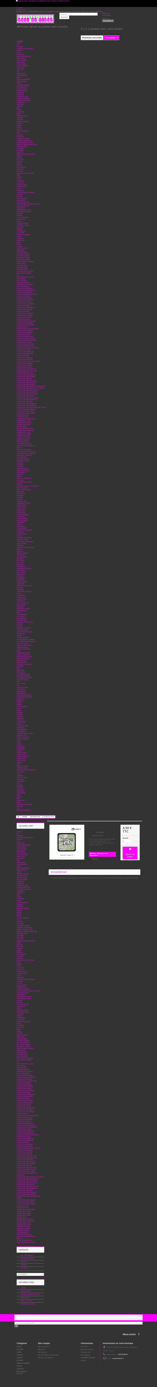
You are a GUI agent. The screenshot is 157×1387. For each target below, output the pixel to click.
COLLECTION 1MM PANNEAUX (27, 403)
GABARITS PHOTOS (23, 436)
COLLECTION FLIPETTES (25, 300)
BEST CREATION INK (24, 490)
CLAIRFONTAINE (22, 518)
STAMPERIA (21, 749)
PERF (18, 77)
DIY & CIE (20, 563)
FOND (19, 114)
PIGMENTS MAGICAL (24, 100)
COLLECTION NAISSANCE (25, 346)
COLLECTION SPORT (24, 334)
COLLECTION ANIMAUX (24, 292)
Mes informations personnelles (48, 1355)
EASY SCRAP (21, 572)
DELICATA (20, 551)
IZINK (18, 612)
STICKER (20, 135)
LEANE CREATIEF (23, 637)
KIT (18, 275)
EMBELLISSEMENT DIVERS (26, 154)
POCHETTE (20, 54)
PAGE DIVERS (21, 64)
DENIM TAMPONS (22, 553)
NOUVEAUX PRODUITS (24, 455)
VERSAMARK (21, 793)
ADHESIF (20, 229)
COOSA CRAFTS (22, 534)
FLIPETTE (20, 169)
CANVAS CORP (22, 501)
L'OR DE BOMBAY (22, 630)
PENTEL (19, 705)
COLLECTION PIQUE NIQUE (26, 338)
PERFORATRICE (22, 75)
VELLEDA (20, 789)
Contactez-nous (21, 10)
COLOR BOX (21, 526)
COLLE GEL (20, 181)
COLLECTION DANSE (24, 296)
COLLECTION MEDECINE (25, 354)
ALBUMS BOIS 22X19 (24, 432)
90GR (18, 242)
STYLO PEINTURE (23, 217)
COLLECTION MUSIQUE (24, 309)
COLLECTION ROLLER (24, 317)
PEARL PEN (21, 699)
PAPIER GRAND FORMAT (25, 49)
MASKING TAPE (22, 146)
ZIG (18, 808)
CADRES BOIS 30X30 (24, 423)
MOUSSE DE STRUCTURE (25, 173)
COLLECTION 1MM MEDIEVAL (26, 405)
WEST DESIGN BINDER (24, 804)
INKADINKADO (21, 611)
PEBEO (19, 703)
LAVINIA (19, 635)
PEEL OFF (20, 160)
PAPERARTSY (21, 691)
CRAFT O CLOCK (22, 540)
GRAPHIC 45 (21, 601)
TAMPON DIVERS (22, 116)
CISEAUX (20, 194)
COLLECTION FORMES (24, 302)
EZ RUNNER (21, 580)
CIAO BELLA (21, 517)
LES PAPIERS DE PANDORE (26, 641)
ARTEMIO (20, 474)
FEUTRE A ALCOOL (23, 225)
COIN (18, 133)
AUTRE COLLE (21, 187)
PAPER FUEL (21, 689)
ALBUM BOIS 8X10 (23, 206)
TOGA (19, 774)
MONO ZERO (21, 672)
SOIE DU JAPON (22, 248)
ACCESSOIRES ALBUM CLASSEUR (28, 204)
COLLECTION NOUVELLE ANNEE (27, 329)
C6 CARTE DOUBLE (23, 254)
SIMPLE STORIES (23, 739)
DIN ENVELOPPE (22, 269)
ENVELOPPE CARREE (24, 273)
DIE (18, 72)
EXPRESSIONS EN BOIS (25, 284)
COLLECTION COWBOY (24, 367)
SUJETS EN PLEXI (23, 415)
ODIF (18, 682)
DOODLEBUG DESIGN (24, 568)
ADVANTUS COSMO (23, 461)
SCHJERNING (21, 722)
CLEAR (19, 110)
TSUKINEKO (21, 781)
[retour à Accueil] (18, 817)
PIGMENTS (20, 93)
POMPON (20, 171)
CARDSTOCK (21, 507)
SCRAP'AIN (20, 728)
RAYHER (19, 714)
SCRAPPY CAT (21, 735)
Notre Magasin (25, 1297)
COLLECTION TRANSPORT (25, 325)
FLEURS (19, 123)
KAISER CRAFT (22, 620)
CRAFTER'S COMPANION (25, 542)
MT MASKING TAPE (23, 674)
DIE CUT (19, 448)
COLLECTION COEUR (24, 350)
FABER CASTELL (22, 582)
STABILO (20, 745)
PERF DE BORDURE (23, 79)
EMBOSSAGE (21, 73)
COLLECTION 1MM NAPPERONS (27, 390)
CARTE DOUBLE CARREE (25, 261)
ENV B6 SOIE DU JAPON (25, 271)
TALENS (19, 762)
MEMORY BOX (21, 662)
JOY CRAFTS (21, 616)
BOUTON (20, 158)
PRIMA (19, 710)
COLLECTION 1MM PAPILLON (26, 380)
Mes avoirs (41, 1349)
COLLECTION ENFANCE (24, 298)
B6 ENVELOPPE (22, 267)
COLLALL (20, 524)
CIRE (18, 175)
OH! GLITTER (21, 683)
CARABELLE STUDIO (24, 503)
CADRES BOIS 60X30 (24, 424)
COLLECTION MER (23, 355)
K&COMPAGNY (22, 618)
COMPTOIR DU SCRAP (24, 530)
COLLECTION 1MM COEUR (25, 396)
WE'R (18, 799)
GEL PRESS (21, 595)
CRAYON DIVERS (22, 223)
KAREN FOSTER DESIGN (25, 622)
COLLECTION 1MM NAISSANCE (27, 394)
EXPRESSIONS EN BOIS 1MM (27, 371)
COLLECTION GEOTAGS (25, 288)
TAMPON (20, 106)
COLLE (19, 179)
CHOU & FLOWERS (23, 515)
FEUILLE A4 (20, 240)
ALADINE (20, 463)
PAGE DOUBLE (22, 60)
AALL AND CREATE (23, 459)
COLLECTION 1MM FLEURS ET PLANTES (30, 388)
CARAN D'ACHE (22, 505)
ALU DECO (20, 467)
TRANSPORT (21, 208)
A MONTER (20, 112)
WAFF (19, 795)
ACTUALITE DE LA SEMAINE (26, 453)
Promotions (85, 1346)
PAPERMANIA (21, 693)
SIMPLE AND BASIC (23, 737)
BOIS (18, 108)
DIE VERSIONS (22, 557)
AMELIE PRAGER (22, 469)
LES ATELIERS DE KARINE (25, 639)
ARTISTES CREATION (24, 478)
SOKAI (19, 743)
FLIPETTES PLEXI (23, 417)
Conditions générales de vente (29, 1294)
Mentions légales (25, 1291)
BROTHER (20, 495)
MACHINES (20, 190)
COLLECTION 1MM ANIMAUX (26, 375)
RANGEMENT (21, 200)
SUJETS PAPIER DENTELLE (26, 446)
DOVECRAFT (21, 570)
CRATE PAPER (21, 543)
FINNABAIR (20, 584)
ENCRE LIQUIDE (22, 89)
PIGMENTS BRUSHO (23, 98)
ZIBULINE (20, 806)
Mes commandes (43, 1346)
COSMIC (19, 536)
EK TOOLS (20, 576)
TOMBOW (20, 776)
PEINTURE (20, 95)
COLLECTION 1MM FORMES (26, 377)
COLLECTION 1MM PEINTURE (26, 382)
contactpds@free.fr (118, 1358)
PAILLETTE (20, 137)
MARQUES (23, 1249)
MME (18, 668)
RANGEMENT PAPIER (24, 210)
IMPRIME (20, 47)
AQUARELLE (21, 102)
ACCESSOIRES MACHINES (26, 192)
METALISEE (21, 250)
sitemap (83, 1360)
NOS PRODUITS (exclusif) (25, 277)
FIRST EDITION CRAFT (24, 586)
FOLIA (19, 593)
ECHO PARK (21, 574)
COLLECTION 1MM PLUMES (26, 384)
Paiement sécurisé (26, 1301)
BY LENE (20, 497)
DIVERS (19, 177)
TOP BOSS (20, 779)
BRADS (19, 127)
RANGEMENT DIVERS (24, 212)
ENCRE (19, 83)
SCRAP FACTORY (22, 726)
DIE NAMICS (21, 555)
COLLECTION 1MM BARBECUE (27, 400)
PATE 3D (19, 166)
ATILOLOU (20, 480)
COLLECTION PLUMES (24, 342)
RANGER (20, 712)
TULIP (19, 783)
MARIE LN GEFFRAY (23, 655)
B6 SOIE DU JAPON (23, 260)
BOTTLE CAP (21, 494)
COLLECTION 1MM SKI (24, 378)
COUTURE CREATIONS (24, 538)
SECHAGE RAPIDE (23, 85)
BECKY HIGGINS (22, 488)
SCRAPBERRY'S (22, 729)
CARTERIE (20, 238)
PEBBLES (20, 701)
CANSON (20, 499)
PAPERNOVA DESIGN (24, 695)
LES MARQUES (22, 457)
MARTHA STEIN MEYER (24, 657)
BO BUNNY (20, 492)
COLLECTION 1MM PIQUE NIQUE (28, 398)
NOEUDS (20, 162)
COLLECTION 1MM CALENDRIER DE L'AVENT (32, 407)
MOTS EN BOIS (22, 281)
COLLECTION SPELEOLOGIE (26, 321)
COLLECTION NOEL (23, 311)
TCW (18, 764)
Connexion (19, 8)
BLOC (18, 52)
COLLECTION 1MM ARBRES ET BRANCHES (31, 386)
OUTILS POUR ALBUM (24, 449)
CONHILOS (20, 532)
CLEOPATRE (21, 522)
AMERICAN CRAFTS (23, 471)
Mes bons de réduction (45, 1358)
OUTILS (19, 189)
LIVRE (19, 237)
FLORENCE (20, 589)
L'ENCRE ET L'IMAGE (24, 628)
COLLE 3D (20, 183)
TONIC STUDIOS (22, 777)
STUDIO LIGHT (21, 754)
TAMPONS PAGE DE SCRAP (26, 451)
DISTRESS (20, 559)
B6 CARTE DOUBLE (23, 256)
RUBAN (19, 125)
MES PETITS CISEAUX (24, 664)
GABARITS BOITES (23, 440)
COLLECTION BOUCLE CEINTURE (28, 348)
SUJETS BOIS (21, 279)
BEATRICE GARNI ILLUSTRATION (28, 486)
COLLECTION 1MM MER (24, 401)
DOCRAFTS (20, 565)
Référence (92, 832)
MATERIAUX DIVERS (23, 235)
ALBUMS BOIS (21, 426)
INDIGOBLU (20, 607)
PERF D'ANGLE (22, 81)
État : (90, 835)
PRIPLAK (20, 50)
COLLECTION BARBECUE (25, 352)
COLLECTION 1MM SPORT (25, 411)
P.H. (18, 685)
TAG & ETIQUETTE (23, 131)
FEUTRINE (20, 150)
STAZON (19, 751)
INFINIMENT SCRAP (23, 609)
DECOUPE (20, 70)
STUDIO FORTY (22, 752)
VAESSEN (20, 787)
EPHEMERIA (21, 578)
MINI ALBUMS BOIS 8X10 (25, 428)
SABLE (19, 164)
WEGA (19, 802)
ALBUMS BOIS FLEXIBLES (25, 430)
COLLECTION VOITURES (25, 323)
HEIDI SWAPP (21, 605)
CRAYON (19, 214)
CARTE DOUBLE (22, 252)
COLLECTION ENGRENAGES (26, 290)
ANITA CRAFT (21, 472)
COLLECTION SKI (22, 327)
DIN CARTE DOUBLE (23, 258)
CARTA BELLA (21, 511)
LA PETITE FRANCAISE (24, 632)
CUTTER (19, 196)
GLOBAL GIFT (21, 597)
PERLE (19, 156)
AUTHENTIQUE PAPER (24, 482)
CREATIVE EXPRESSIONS (25, 547)
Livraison (23, 1288)
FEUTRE (19, 215)
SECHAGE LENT (22, 87)
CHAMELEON (21, 513)
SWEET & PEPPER (23, 756)
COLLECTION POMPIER (24, 332)
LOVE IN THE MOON (23, 649)
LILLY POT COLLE (22, 643)
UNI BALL (20, 785)
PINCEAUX (20, 227)
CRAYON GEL (21, 219)
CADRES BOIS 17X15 (24, 421)
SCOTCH (19, 724)
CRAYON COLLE (22, 185)
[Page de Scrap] (36, 18)
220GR (19, 244)
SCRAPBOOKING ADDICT (25, 733)
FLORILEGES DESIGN (24, 591)
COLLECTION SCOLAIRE (25, 315)
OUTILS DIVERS (22, 198)
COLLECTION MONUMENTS (26, 307)
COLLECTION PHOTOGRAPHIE (27, 340)
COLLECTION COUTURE (25, 365)
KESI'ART (20, 624)
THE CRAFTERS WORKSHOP (26, 770)
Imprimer (95, 859)
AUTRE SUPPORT (23, 66)
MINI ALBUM (21, 62)
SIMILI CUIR (21, 68)
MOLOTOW (20, 670)
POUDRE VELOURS (23, 139)
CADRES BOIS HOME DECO (26, 419)
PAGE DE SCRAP (22, 687)
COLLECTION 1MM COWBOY (26, 413)
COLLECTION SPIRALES (25, 357)
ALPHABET (20, 148)
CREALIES (20, 545)
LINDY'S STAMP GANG (24, 645)
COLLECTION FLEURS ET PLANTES (28, 361)
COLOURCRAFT (22, 528)
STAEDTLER (21, 747)
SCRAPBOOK (21, 231)
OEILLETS (20, 152)
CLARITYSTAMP (22, 520)
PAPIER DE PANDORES (24, 697)
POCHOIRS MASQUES (24, 444)
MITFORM (20, 666)
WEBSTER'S (21, 800)
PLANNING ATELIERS (24, 810)
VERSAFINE (21, 791)
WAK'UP (19, 797)
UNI (18, 45)
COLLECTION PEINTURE (25, 336)
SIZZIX (19, 741)
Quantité (125, 838)
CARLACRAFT (21, 509)
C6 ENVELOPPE (22, 265)
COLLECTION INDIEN (24, 306)
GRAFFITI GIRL (22, 599)
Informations (26, 1282)
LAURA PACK (21, 634)
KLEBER (19, 626)
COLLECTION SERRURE (25, 363)
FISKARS (20, 588)
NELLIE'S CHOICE (22, 680)
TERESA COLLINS (23, 766)
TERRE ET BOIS (22, 768)
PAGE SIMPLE (21, 58)
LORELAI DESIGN (22, 647)
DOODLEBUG (21, 566)
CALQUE (19, 246)
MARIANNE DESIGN (23, 653)
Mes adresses (42, 1352)
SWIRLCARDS (21, 758)
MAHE (19, 651)
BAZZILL (19, 484)
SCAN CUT (20, 720)
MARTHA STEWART (23, 659)
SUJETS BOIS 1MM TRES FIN (26, 369)
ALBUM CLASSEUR (23, 202)
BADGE (19, 129)
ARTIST (19, 476)
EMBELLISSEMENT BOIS (25, 143)
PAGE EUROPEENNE (24, 56)
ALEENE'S (20, 465)
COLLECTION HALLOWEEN (25, 304)
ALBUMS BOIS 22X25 (24, 434)
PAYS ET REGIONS (23, 286)
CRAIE (19, 221)
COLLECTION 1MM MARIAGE (26, 409)
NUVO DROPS (21, 167)
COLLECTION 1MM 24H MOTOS (27, 392)
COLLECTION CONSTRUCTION (27, 294)
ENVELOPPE (21, 263)
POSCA (19, 708)
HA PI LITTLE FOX (23, 603)
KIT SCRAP (20, 233)
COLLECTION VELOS (24, 319)
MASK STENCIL (22, 660)
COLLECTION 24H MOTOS (25, 344)
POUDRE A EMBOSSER (24, 141)
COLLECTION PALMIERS (25, 313)
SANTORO (20, 718)
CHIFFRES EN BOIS (23, 283)
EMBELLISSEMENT (23, 121)
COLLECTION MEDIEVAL (25, 359)
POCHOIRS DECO (22, 442)
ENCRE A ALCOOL (23, 97)
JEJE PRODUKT (22, 614)
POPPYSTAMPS (22, 706)
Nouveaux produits (87, 1349)
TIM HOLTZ (20, 772)
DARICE (19, 549)
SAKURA (19, 716)
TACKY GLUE (21, 760)
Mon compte (44, 1343)
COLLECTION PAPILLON (25, 331)
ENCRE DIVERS (22, 91)
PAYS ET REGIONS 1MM (25, 373)
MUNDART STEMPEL (24, 676)
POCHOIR (20, 120)
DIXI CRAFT (20, 561)
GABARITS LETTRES (24, 438)
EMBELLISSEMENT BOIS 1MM (27, 144)
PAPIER (19, 43)
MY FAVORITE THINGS (24, 678)
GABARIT (20, 118)
